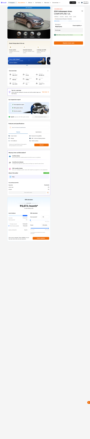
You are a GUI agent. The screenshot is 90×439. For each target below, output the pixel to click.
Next (47, 18)
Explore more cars (68, 43)
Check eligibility (41, 238)
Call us (73, 2)
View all (41, 145)
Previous (10, 18)
